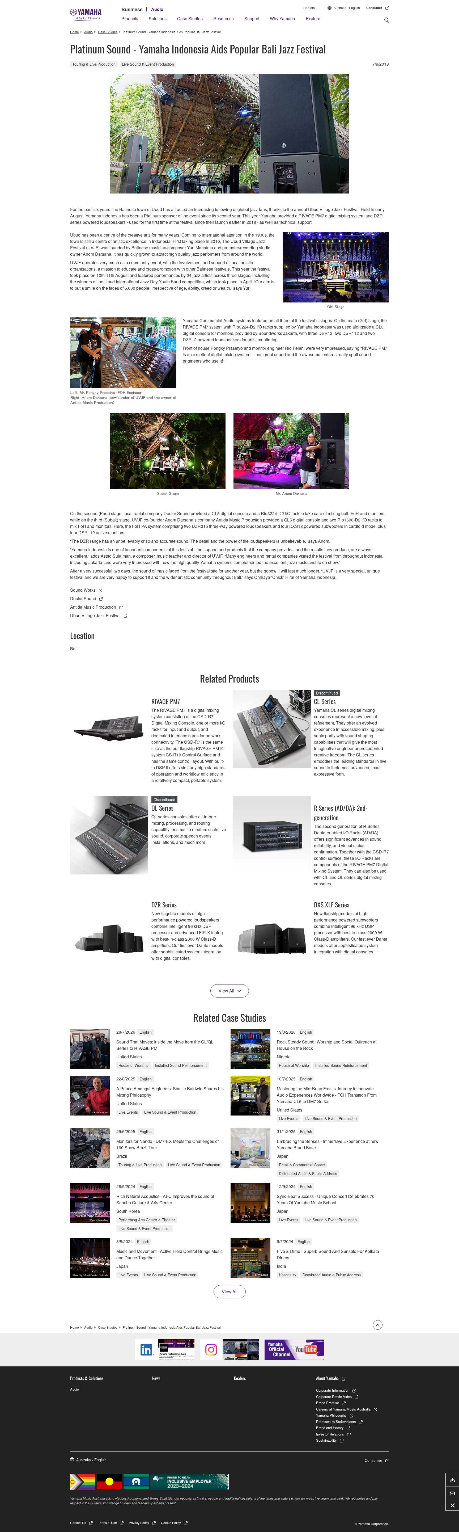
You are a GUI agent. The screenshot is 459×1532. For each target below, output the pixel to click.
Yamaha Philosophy (331, 1415)
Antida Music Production (93, 607)
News (156, 1378)
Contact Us (78, 1522)
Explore (313, 18)
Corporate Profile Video (334, 1396)
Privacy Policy (139, 1522)
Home (74, 32)
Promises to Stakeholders (336, 1421)
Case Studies (190, 18)
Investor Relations (330, 1434)
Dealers (309, 7)
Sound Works (83, 590)
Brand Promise (327, 1402)
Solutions (158, 18)
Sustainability (326, 1440)
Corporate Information (332, 1390)
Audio (157, 9)
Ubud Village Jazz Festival (95, 615)
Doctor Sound (83, 598)
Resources (223, 18)
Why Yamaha (282, 18)
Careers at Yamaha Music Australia (343, 1409)
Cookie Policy (171, 1522)
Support (251, 18)
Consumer (374, 7)
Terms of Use (107, 1522)
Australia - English (347, 7)
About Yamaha (327, 1378)
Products (129, 18)
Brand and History (330, 1427)
